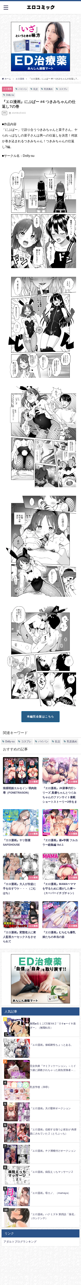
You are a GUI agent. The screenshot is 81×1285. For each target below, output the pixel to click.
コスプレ (63, 89)
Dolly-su (10, 95)
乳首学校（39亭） (40, 1087)
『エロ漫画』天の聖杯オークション (50, 1108)
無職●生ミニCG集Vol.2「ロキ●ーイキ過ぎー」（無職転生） (53, 1025)
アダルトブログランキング (20, 1241)
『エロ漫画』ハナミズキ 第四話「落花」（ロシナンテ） (53, 1216)
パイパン (22, 89)
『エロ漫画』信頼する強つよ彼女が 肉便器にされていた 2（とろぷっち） (53, 1131)
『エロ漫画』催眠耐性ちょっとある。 (51, 1045)
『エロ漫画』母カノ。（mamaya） (50, 1193)
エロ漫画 (7, 89)
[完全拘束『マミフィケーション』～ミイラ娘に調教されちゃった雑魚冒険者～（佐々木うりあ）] (40, 1060)
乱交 (35, 89)
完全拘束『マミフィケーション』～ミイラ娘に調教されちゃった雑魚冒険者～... (53, 1068)
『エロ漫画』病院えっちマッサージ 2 (51, 1172)
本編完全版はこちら (40, 716)
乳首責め (48, 89)
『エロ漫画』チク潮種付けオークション (53, 1150)
